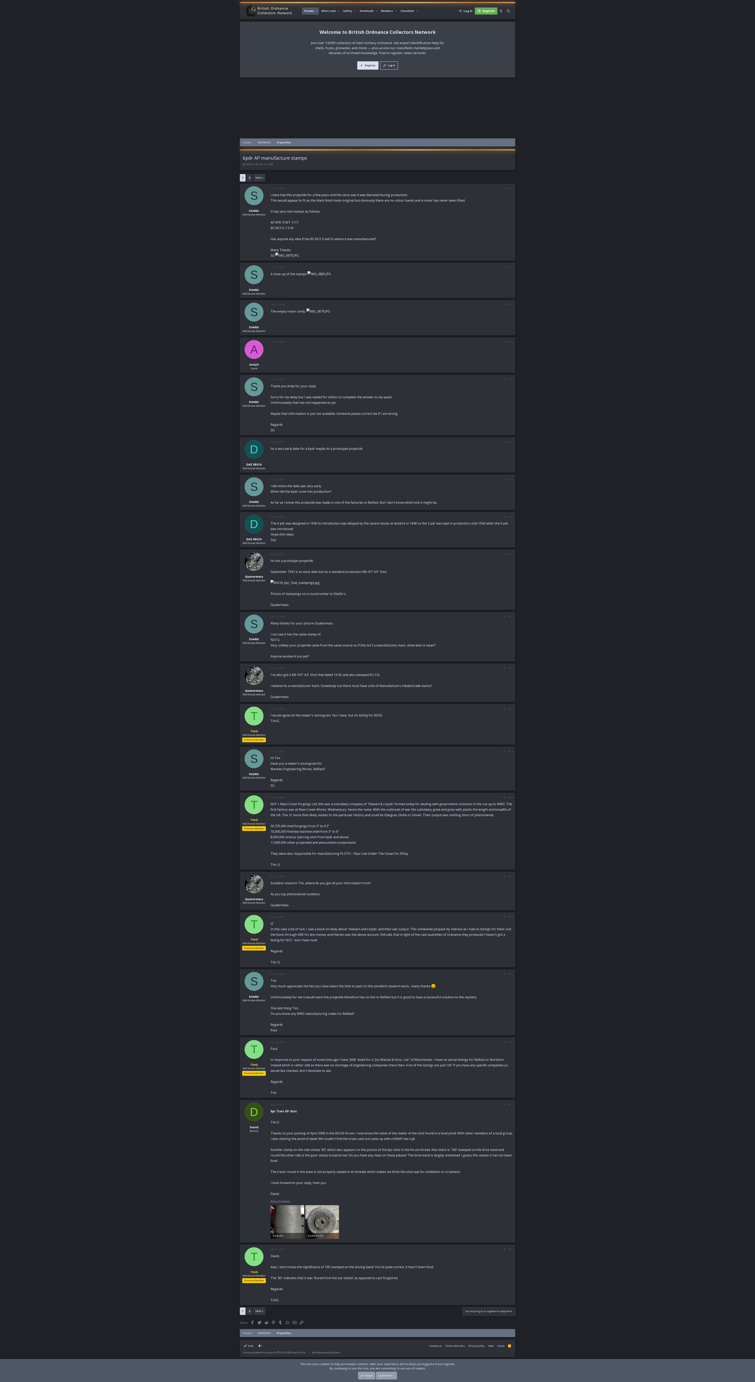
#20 (510, 1249)
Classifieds (407, 11)
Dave (337, 1352)
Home (501, 1346)
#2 (511, 267)
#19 (510, 1104)
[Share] (506, 188)
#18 (510, 1042)
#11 (510, 668)
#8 (511, 516)
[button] (317, 11)
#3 (511, 304)
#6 (511, 442)
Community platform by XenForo (274, 1352)
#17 (510, 974)
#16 (510, 917)
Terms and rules (455, 1346)
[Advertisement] (377, 108)
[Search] (508, 11)
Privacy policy (477, 1346)
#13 (510, 751)
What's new (328, 11)
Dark (250, 1346)
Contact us (435, 1346)
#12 (510, 708)
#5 (511, 379)
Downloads (367, 11)
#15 (510, 876)
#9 (511, 554)
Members (387, 11)
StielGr (250, 164)
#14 (510, 797)
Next (258, 177)
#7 (511, 479)
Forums (309, 11)
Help (491, 1346)
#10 (510, 616)
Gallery (347, 11)
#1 (511, 188)
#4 (511, 342)
